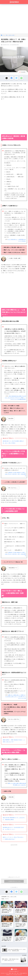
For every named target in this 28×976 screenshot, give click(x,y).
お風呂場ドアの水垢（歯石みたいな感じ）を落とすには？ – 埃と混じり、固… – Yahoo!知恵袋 (15, 474)
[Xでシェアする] (6, 78)
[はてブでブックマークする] (16, 78)
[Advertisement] (14, 19)
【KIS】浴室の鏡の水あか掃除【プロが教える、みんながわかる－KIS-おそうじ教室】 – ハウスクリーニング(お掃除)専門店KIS (15, 398)
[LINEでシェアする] (21, 78)
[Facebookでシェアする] (11, 78)
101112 (7, 898)
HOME (15, 969)
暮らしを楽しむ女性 (11, 896)
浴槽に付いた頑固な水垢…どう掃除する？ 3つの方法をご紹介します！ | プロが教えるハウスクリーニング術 (15, 697)
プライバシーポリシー (14, 971)
